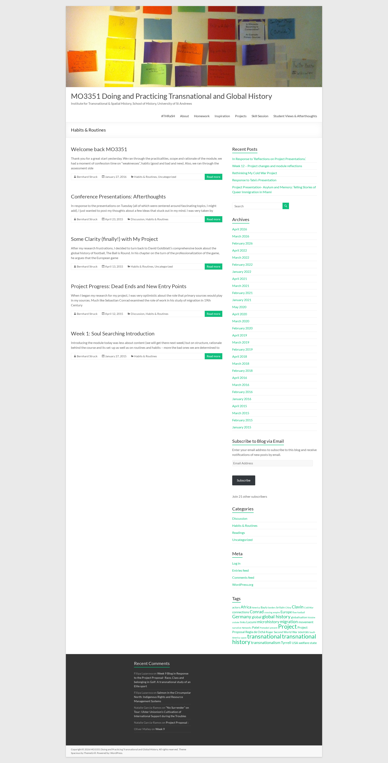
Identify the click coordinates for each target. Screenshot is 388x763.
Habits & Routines (145, 176)
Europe (286, 612)
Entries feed (240, 570)
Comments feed (243, 577)
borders (272, 607)
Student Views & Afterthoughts (295, 116)
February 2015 (242, 420)
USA (295, 643)
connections (240, 612)
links (243, 622)
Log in (236, 563)
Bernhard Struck (87, 176)
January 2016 (241, 399)
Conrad (257, 611)
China (288, 607)
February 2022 (242, 264)
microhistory (268, 621)
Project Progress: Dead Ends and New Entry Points (128, 286)
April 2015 (239, 406)
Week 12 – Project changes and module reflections (267, 166)
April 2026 (239, 229)
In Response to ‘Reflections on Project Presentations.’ (269, 159)
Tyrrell (286, 642)
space (244, 637)
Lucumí (251, 622)
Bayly (264, 607)
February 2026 (242, 243)
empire (276, 612)
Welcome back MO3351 (99, 149)
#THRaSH (168, 116)
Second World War (285, 632)
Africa (246, 607)
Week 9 (160, 729)
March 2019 (240, 342)
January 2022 (241, 271)
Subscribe (243, 480)
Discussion (137, 219)
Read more (213, 176)
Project (287, 626)
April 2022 (239, 250)
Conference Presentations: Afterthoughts (118, 196)
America (256, 607)
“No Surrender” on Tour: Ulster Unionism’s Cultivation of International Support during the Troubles (161, 712)
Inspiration (222, 116)
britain (280, 607)
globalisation (299, 617)
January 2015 (241, 427)
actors (236, 607)
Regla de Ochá (255, 632)
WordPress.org (242, 584)
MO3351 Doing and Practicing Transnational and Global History (171, 96)
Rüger (269, 632)
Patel (255, 627)
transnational (264, 636)
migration (289, 621)
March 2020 (240, 321)
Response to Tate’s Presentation (254, 180)
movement (305, 622)
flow (294, 612)
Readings (238, 532)
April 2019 (239, 335)
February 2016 (242, 392)
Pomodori (264, 627)
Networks (246, 627)
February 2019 (242, 349)
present (273, 627)
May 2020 (239, 307)
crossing (268, 612)
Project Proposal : (177, 722)
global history (276, 616)
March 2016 (240, 385)
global (256, 617)
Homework (202, 116)
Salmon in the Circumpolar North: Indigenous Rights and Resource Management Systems (162, 697)
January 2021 (241, 300)
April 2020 (239, 314)
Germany (241, 616)
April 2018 (239, 356)
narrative (236, 627)
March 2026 (240, 236)
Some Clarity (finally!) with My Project (114, 239)
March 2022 (240, 257)
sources (303, 632)
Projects (241, 116)
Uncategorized (167, 176)
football (301, 612)
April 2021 (239, 278)
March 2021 (240, 286)
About (184, 116)
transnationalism (265, 642)
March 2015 (240, 413)
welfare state (308, 643)
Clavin (298, 606)
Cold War (308, 607)
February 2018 (242, 370)
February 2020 (242, 328)
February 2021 (242, 293)
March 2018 (240, 363)
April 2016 (239, 377)
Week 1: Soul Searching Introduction (112, 333)
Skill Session (260, 116)
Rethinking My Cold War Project (254, 173)
